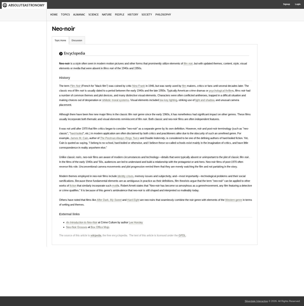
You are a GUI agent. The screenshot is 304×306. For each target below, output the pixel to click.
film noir (188, 63)
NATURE (107, 14)
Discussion (77, 40)
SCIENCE (93, 14)
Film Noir (75, 85)
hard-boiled (76, 133)
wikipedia (96, 235)
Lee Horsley (136, 222)
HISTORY (133, 14)
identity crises (125, 176)
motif (115, 185)
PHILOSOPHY (163, 14)
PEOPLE (119, 14)
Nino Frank (138, 85)
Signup (286, 4)
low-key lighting (168, 100)
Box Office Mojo (100, 227)
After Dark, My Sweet (109, 199)
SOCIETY (147, 14)
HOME (54, 14)
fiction (73, 185)
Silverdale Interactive (256, 301)
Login (297, 4)
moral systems (120, 100)
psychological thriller (220, 90)
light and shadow (204, 100)
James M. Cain (79, 138)
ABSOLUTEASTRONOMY (26, 5)
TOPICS (65, 14)
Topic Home (60, 40)
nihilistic (106, 100)
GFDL (182, 235)
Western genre (233, 199)
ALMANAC (79, 14)
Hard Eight (133, 199)
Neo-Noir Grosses (76, 227)
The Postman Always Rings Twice (119, 138)
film (184, 85)
